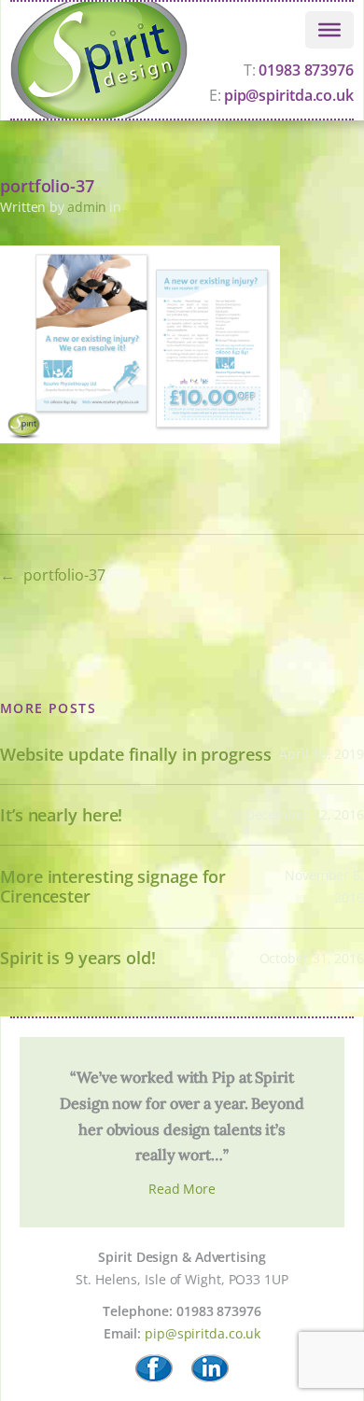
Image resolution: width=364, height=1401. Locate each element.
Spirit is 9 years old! (78, 958)
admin (87, 207)
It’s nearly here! (61, 815)
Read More (182, 1189)
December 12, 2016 (304, 814)
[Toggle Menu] (329, 29)
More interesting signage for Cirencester (113, 886)
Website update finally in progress (136, 754)
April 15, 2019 (321, 754)
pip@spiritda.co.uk (202, 1333)
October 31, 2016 (311, 958)
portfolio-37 (64, 575)
